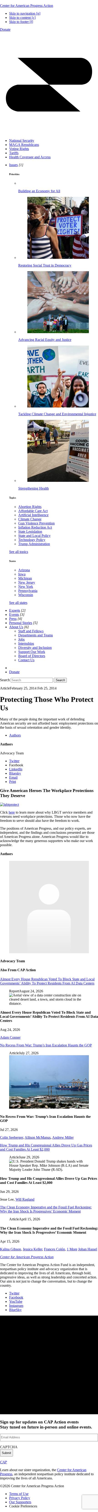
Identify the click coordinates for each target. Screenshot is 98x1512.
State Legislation (30, 531)
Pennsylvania (27, 591)
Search (5, 680)
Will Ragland (24, 1199)
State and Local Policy (34, 536)
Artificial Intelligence (33, 515)
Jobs (21, 639)
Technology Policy (31, 540)
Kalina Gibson (10, 1249)
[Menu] (49, 133)
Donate (5, 29)
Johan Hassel (87, 1249)
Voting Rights (19, 149)
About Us (16, 627)
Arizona (24, 570)
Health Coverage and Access (30, 157)
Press (13, 619)
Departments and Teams (35, 635)
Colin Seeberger (11, 1137)
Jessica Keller (32, 1249)
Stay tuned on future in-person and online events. (46, 1424)
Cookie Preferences (23, 1506)
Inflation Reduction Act (35, 527)
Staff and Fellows (31, 631)
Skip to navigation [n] (24, 13)
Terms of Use (18, 1494)
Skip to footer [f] (21, 22)
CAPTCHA (9, 1447)
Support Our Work (31, 652)
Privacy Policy (19, 1498)
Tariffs (13, 153)
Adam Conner (10, 1037)
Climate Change (29, 519)
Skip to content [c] (22, 18)
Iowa (22, 574)
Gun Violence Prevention (36, 523)
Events (14, 615)
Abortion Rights (29, 507)
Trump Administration (34, 544)
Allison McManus (38, 1137)
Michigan (25, 578)
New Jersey (26, 582)
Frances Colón (54, 1249)
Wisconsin (25, 595)
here (12, 812)
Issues (13, 165)
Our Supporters (20, 1502)
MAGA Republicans (24, 145)
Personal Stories (20, 623)
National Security (21, 140)
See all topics (18, 552)
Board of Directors (31, 656)
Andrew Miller (63, 1137)
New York (25, 587)
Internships (26, 643)
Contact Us (26, 660)
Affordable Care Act (33, 511)
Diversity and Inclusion (35, 648)
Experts (14, 610)
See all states (18, 603)
